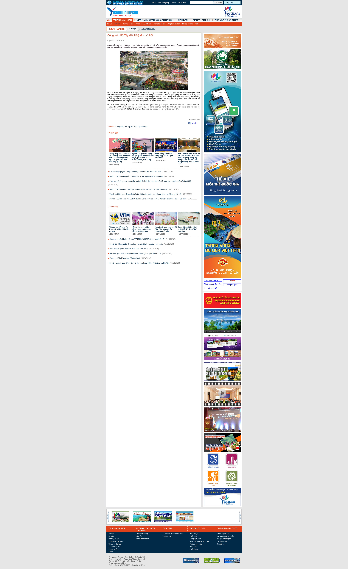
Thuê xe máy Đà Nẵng (213, 284)
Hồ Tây (127, 127)
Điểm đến (183, 20)
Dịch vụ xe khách (213, 280)
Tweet (193, 123)
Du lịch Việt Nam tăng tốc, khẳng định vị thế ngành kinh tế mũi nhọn (136, 176)
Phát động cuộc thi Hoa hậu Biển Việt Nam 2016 (128, 249)
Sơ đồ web (182, 3)
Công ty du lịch (195, 539)
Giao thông (221, 544)
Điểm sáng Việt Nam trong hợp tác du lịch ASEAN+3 (164, 156)
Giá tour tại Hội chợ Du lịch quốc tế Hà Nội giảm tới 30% (119, 229)
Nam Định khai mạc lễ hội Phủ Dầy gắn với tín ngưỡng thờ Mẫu (166, 229)
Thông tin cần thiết (226, 20)
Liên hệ (173, 3)
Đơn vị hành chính (142, 539)
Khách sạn (194, 534)
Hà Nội (133, 127)
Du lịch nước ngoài (224, 539)
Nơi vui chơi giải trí (197, 544)
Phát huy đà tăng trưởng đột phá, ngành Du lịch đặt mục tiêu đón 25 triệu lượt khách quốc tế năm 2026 (150, 181)
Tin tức (109, 24)
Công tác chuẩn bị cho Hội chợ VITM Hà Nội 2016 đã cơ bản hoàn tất (136, 239)
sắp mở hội (142, 127)
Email (154, 3)
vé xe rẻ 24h (213, 288)
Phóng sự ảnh (187, 24)
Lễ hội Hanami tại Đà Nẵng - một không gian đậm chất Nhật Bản (141, 229)
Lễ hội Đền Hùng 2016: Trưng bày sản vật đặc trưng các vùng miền (136, 244)
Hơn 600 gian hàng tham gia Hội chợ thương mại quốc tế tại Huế (135, 253)
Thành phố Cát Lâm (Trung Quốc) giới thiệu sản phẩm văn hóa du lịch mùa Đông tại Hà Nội (145, 194)
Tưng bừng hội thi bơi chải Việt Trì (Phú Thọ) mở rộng (187, 229)
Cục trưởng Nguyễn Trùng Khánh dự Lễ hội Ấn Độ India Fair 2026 (135, 172)
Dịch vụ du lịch (128, 24)
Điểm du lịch (167, 536)
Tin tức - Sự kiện (122, 20)
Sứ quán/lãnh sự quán (225, 536)
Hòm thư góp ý (163, 3)
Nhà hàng (193, 536)
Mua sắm (193, 547)
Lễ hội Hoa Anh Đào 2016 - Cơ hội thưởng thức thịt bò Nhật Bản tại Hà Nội (139, 263)
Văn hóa (139, 536)
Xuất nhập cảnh (223, 534)
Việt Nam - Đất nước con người (154, 20)
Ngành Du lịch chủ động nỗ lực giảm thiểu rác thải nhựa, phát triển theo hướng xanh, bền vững (143, 157)
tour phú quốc (232, 285)
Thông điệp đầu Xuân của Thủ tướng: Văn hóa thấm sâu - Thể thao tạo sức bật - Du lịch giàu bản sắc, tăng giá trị (119, 158)
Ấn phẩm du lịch (174, 24)
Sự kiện (117, 24)
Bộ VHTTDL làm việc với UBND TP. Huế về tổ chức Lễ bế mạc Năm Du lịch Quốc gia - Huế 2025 (147, 199)
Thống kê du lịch (159, 24)
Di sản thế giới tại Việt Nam (173, 534)
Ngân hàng (194, 549)
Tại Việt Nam (222, 541)
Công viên (119, 127)
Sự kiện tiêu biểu (148, 29)
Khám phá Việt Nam (143, 24)
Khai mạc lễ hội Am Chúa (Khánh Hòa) (124, 258)
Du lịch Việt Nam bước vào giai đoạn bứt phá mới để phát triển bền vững (138, 189)
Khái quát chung (142, 534)
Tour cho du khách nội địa (199, 541)
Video (197, 24)
